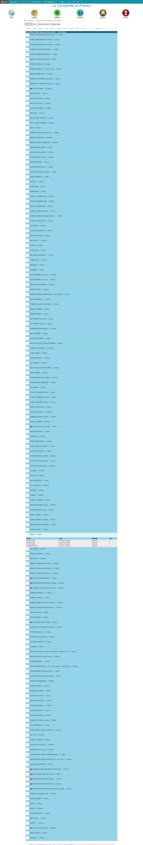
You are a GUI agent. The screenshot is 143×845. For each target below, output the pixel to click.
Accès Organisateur (50, 2)
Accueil (5, 2)
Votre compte (36, 2)
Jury (34, 24)
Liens (69, 2)
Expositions (13, 2)
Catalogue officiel (55, 24)
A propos (62, 2)
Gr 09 (77, 28)
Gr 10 (83, 28)
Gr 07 (65, 28)
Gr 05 (53, 28)
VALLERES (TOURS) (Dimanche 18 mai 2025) (49, 20)
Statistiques (31, 20)
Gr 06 (59, 28)
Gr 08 (71, 28)
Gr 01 (28, 28)
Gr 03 (40, 28)
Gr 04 (46, 28)
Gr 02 (34, 28)
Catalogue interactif (43, 24)
